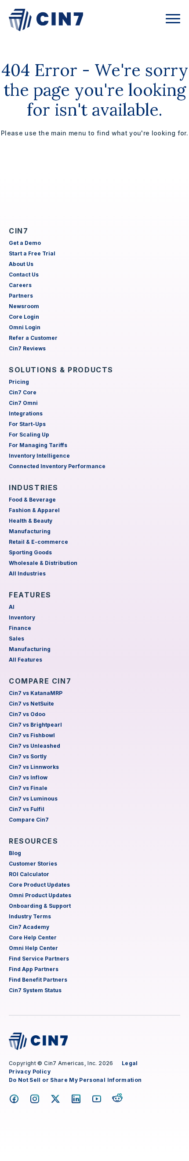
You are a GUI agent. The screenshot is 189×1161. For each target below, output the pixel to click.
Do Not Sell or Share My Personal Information (75, 1080)
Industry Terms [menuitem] (30, 916)
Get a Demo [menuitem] (25, 243)
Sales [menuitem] (16, 638)
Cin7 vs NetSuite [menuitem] (31, 703)
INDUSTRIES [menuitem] (33, 487)
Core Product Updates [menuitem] (39, 884)
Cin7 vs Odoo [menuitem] (27, 714)
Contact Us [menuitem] (24, 274)
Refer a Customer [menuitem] (33, 338)
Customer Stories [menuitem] (33, 863)
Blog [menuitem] (15, 853)
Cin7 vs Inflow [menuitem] (28, 777)
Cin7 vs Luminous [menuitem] (33, 798)
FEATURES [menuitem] (30, 594)
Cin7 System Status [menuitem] (35, 990)
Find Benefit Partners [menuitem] (38, 979)
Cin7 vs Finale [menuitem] (28, 788)
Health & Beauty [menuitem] (30, 520)
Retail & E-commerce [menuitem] (38, 542)
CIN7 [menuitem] (18, 230)
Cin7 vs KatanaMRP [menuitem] (35, 693)
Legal (130, 1063)
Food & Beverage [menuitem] (32, 499)
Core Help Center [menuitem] (33, 937)
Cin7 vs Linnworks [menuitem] (34, 767)
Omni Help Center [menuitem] (33, 948)
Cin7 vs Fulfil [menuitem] (26, 809)
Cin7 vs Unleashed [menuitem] (34, 745)
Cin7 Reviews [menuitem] (27, 348)
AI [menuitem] (12, 607)
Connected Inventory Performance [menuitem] (57, 466)
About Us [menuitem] (21, 264)
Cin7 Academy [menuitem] (29, 927)
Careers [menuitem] (20, 285)
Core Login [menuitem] (24, 316)
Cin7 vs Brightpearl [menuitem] (35, 724)
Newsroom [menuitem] (24, 306)
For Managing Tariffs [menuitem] (38, 445)
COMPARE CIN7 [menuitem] (40, 681)
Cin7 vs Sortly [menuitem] (28, 756)
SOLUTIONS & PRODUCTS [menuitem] (61, 369)
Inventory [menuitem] (22, 617)
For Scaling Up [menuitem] (29, 434)
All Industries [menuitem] (27, 573)
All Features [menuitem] (25, 659)
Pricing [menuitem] (19, 382)
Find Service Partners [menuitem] (39, 958)
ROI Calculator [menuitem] (29, 874)
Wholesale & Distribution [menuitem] (43, 563)
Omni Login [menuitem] (24, 327)
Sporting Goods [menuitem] (30, 552)
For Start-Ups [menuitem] (27, 424)
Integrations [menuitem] (26, 413)
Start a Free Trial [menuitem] (32, 253)
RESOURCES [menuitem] (33, 841)
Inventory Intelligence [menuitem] (39, 455)
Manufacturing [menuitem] (30, 531)
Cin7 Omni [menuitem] (23, 403)
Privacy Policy (30, 1071)
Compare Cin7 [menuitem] (29, 819)
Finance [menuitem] (20, 628)
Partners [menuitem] (21, 295)
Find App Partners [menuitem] (33, 969)
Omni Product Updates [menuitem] (40, 895)
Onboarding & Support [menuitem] (40, 906)
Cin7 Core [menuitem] (22, 392)
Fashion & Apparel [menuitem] (34, 510)
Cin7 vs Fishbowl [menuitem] (32, 735)
